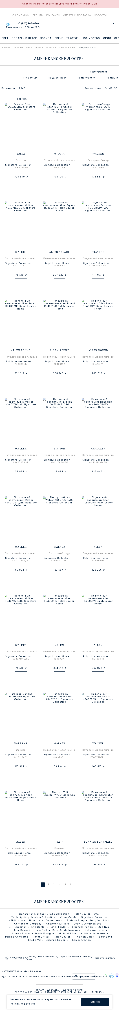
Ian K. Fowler (59, 927)
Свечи (59, 38)
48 (111, 88)
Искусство (91, 38)
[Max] (116, 976)
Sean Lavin (106, 937)
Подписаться (84, 976)
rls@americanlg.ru (104, 958)
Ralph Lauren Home (86, 914)
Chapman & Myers (57, 924)
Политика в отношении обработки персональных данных (51, 992)
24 (106, 88)
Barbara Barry (76, 921)
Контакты (53, 15)
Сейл (107, 38)
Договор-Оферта (73, 990)
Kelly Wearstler (94, 930)
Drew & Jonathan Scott (89, 924)
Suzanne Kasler (55, 940)
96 (115, 88)
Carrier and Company (27, 924)
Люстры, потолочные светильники (55, 48)
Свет (5, 38)
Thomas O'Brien (80, 940)
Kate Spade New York (66, 930)
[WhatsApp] (105, 976)
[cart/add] (24, 185)
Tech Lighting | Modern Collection (33, 917)
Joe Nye (104, 927)
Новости (100, 15)
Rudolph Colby (85, 937)
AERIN (12, 921)
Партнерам (97, 992)
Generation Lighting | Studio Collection (44, 914)
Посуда (45, 38)
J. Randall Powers (83, 927)
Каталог (18, 48)
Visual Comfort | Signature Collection (84, 917)
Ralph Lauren (62, 937)
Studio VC (34, 940)
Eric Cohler (38, 927)
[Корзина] (111, 25)
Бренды (38, 15)
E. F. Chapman (17, 927)
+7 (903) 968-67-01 (23, 25)
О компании (21, 15)
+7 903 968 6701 (18, 958)
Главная (6, 48)
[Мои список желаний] (103, 25)
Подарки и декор (24, 38)
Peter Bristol (41, 937)
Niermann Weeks (95, 934)
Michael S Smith (69, 934)
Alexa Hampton (31, 921)
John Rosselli (21, 930)
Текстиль (73, 38)
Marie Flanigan (44, 934)
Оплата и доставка (77, 15)
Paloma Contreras (16, 937)
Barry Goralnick (99, 921)
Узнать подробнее (23, 1004)
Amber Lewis (54, 921)
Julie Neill (41, 930)
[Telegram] (8, 24)
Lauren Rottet (21, 934)
